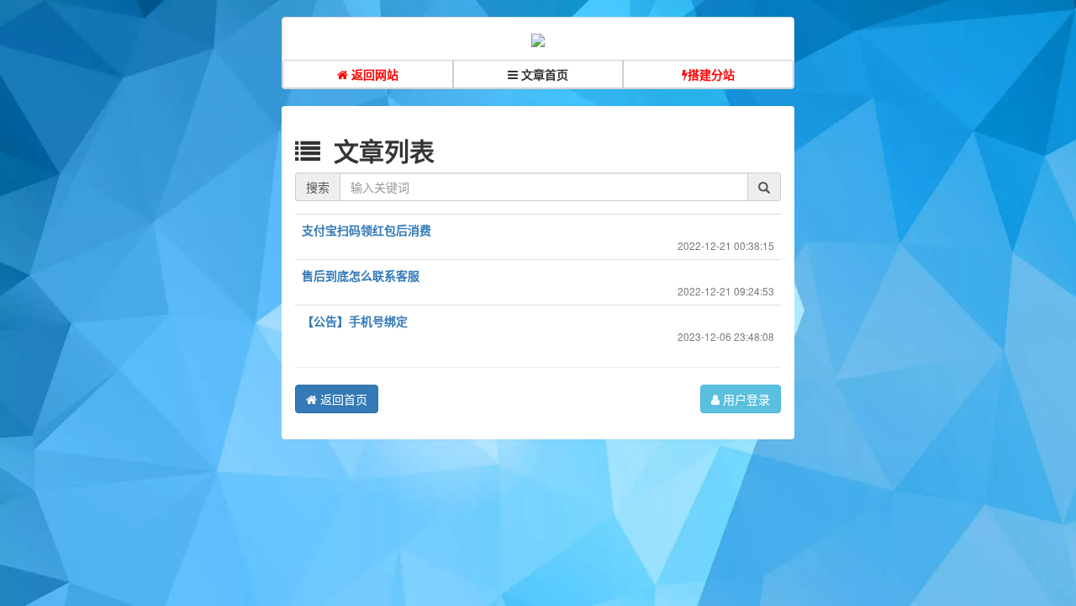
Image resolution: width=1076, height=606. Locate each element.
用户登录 (745, 399)
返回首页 (342, 399)
